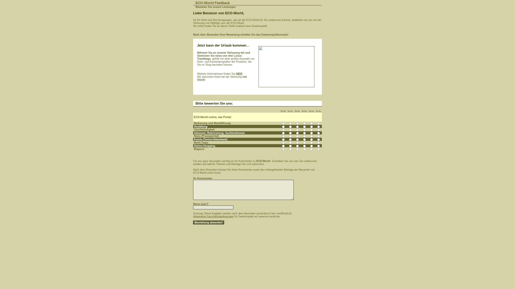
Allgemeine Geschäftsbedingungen (213, 216)
